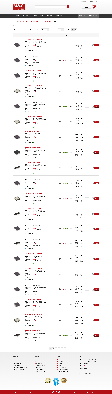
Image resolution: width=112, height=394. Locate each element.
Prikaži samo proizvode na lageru (21, 29)
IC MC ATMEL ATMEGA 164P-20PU (33, 238)
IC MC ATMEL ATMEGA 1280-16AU (33, 39)
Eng (87, 1)
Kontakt (59, 16)
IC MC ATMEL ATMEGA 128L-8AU (33, 101)
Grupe (41, 21)
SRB (83, 1)
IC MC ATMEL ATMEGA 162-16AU (33, 178)
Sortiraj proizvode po (35, 29)
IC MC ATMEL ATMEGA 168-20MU (33, 315)
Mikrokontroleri (48, 21)
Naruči (97, 45)
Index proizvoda (17, 363)
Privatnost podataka (63, 369)
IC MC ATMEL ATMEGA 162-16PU (33, 208)
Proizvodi (25, 16)
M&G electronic (21, 392)
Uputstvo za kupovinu (41, 360)
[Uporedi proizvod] (93, 45)
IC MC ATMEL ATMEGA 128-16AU (33, 70)
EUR (96, 1)
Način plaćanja (39, 363)
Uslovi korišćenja (62, 367)
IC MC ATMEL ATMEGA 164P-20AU (33, 224)
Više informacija (29, 50)
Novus (72, 392)
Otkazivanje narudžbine (41, 369)
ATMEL (34, 45)
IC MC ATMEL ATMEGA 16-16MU (33, 147)
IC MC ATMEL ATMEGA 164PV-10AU (34, 253)
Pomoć (49, 16)
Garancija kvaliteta (40, 365)
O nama (60, 360)
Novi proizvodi (17, 360)
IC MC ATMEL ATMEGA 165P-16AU (33, 268)
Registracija (94, 16)
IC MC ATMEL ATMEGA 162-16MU (33, 193)
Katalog (60, 365)
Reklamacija (39, 367)
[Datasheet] (60, 45)
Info (41, 16)
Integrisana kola (34, 21)
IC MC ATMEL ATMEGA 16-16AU (33, 131)
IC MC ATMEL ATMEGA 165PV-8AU (33, 284)
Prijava (82, 16)
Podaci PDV (61, 361)
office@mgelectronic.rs (86, 365)
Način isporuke (39, 361)
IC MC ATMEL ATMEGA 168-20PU (33, 330)
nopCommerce (96, 392)
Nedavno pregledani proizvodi (21, 367)
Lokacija (60, 363)
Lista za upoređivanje (19, 369)
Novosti (35, 16)
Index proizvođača (18, 365)
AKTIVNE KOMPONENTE (23, 21)
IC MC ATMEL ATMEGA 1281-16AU (33, 55)
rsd (94, 1)
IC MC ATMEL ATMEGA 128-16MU (33, 85)
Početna (16, 16)
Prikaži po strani (53, 29)
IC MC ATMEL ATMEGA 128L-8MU (33, 116)
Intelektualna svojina (63, 371)
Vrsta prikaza (67, 29)
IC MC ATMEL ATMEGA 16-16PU (33, 162)
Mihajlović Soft (84, 392)
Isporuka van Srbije (40, 371)
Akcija (15, 361)
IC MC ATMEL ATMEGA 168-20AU (33, 299)
